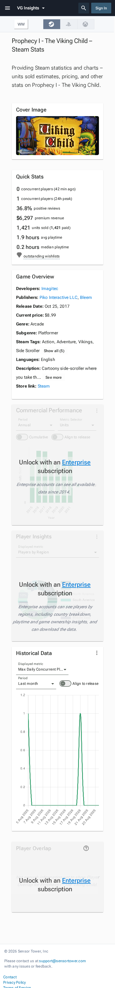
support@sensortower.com (62, 961)
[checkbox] (51, 24)
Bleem (86, 297)
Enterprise (76, 462)
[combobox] (42, 669)
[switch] (65, 683)
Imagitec (49, 288)
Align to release (85, 683)
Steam (44, 386)
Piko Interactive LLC (59, 297)
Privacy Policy (14, 982)
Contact (10, 977)
